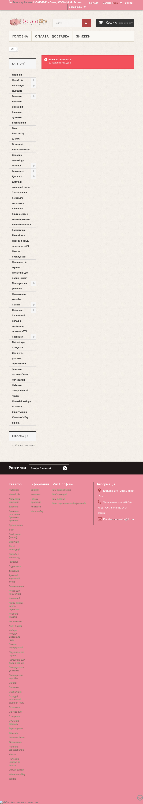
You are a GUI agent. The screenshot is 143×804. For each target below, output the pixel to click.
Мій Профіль (62, 484)
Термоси (17, 369)
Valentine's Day (20, 417)
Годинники (18, 171)
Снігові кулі (18, 342)
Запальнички (19, 192)
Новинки (17, 74)
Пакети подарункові (19, 254)
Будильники (19, 122)
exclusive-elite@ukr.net (122, 519)
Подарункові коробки (19, 297)
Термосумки (19, 363)
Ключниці (17, 208)
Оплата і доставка (52, 36)
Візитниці (17, 144)
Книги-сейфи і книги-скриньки (21, 216)
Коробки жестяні (21, 224)
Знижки (83, 36)
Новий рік (17, 80)
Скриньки (17, 336)
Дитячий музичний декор (21, 184)
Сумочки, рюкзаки (17, 356)
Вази (14, 128)
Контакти (94, 3)
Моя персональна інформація (69, 503)
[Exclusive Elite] (28, 21)
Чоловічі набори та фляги (21, 404)
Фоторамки (18, 380)
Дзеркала (17, 176)
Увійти (129, 3)
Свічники (17, 310)
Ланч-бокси (18, 235)
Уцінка (15, 422)
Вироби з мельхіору (18, 158)
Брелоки (17, 96)
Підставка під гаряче (19, 265)
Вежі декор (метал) (18, 136)
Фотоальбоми (20, 374)
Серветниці (18, 315)
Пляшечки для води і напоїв (20, 275)
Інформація (20, 436)
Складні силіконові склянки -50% (19, 326)
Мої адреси (58, 499)
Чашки (15, 396)
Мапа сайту (37, 511)
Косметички (18, 230)
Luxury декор (19, 412)
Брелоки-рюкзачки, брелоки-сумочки (18, 109)
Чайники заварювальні (20, 388)
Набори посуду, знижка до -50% (20, 243)
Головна (20, 36)
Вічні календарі (21, 149)
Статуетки (17, 347)
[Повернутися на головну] (12, 49)
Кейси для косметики (18, 200)
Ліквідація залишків (18, 88)
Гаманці (16, 165)
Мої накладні (59, 494)
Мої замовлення (61, 489)
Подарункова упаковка (19, 286)
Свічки (16, 304)
